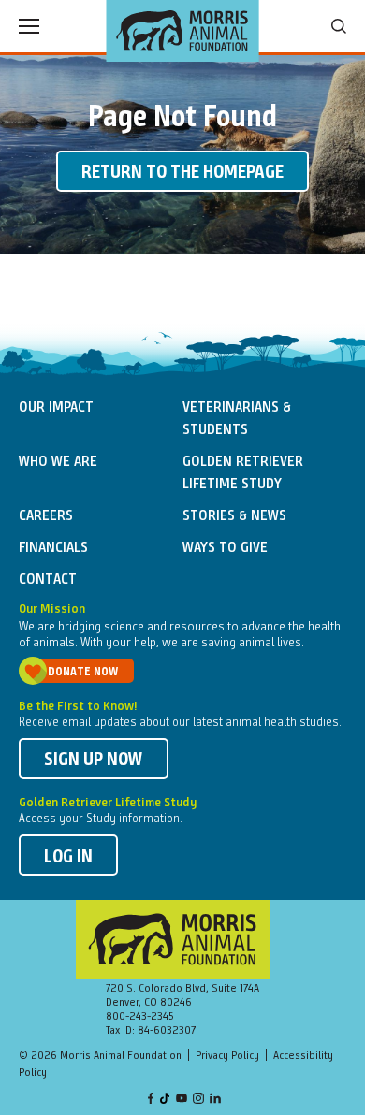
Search (339, 26)
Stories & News (234, 516)
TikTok (165, 1099)
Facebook (150, 1099)
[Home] (183, 31)
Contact (48, 579)
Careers (46, 516)
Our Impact (56, 407)
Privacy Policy (227, 1056)
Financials (53, 548)
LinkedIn (215, 1099)
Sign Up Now (93, 760)
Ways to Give (225, 548)
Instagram (198, 1099)
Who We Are (58, 462)
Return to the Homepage (182, 173)
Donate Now (83, 672)
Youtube (181, 1099)
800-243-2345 (140, 1016)
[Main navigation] (29, 26)
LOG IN (68, 857)
